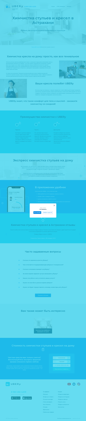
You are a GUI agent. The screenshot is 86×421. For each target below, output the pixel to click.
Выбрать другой (47, 212)
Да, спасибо (37, 212)
